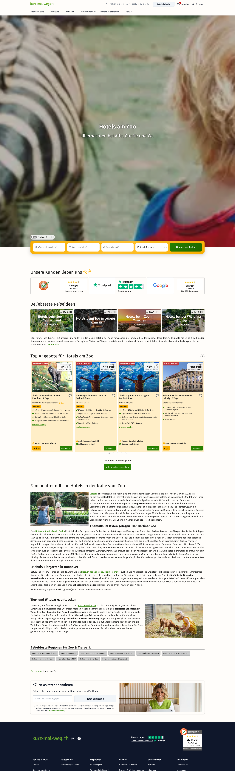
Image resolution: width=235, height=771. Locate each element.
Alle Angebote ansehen (117, 467)
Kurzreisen (35, 671)
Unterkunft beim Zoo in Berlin (50, 531)
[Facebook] (79, 739)
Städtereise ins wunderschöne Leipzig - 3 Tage (178, 397)
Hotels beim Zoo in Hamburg (42, 659)
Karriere (151, 765)
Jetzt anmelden (95, 698)
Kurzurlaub (54, 12)
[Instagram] (73, 739)
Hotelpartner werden (128, 765)
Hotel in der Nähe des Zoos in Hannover (100, 572)
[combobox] (49, 247)
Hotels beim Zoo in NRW (67, 659)
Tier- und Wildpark (87, 605)
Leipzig (93, 493)
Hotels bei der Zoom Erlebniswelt (114, 659)
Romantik (70, 12)
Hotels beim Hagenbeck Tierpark (44, 653)
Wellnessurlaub (37, 12)
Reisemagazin (96, 765)
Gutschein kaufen (163, 4)
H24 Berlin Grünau (83, 403)
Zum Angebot (66, 448)
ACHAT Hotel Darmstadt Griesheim (45, 403)
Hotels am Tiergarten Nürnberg (121, 653)
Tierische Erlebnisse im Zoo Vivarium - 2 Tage (46, 397)
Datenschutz (182, 765)
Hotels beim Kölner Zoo (89, 659)
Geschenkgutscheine (70, 765)
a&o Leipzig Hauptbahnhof (173, 403)
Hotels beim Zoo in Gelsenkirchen (175, 653)
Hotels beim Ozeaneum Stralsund (93, 653)
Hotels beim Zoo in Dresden (148, 653)
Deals (128, 12)
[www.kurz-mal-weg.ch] (42, 4)
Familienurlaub (87, 12)
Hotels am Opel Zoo (68, 653)
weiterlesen (53, 344)
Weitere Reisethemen (109, 12)
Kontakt (36, 765)
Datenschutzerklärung (56, 711)
